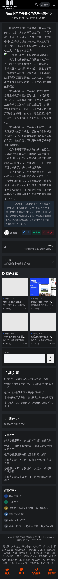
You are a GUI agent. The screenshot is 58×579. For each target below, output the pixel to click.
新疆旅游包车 (30, 556)
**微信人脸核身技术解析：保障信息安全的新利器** (28, 447)
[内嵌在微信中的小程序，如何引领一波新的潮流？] (43, 287)
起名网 (6, 546)
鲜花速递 (47, 546)
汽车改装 (37, 546)
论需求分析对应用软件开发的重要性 (28, 508)
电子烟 (18, 556)
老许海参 (38, 553)
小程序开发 (32, 18)
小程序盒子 (15, 502)
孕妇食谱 (51, 559)
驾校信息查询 (10, 553)
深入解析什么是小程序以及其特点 (42, 338)
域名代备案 (20, 549)
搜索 (6, 352)
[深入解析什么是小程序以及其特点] (43, 322)
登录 (46, 5)
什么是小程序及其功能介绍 (14, 338)
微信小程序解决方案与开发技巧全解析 (24, 392)
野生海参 (12, 559)
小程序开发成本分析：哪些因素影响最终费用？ (27, 478)
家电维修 (26, 546)
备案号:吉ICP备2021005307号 (29, 539)
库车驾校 (43, 556)
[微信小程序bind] (15, 287)
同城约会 (32, 549)
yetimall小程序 (17, 520)
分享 (28, 232)
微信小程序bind (12, 302)
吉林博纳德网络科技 (28, 537)
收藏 (38, 232)
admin (13, 232)
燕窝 (5, 563)
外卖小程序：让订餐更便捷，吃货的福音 (31, 526)
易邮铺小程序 (16, 514)
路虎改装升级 (25, 553)
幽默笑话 (51, 549)
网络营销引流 (38, 559)
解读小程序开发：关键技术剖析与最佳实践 (26, 378)
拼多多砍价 (24, 559)
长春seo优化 (22, 563)
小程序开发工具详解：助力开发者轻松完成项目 (28, 397)
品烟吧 (9, 556)
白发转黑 (34, 563)
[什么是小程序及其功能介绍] (15, 322)
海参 (11, 563)
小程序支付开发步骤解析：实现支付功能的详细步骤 (27, 470)
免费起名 (15, 546)
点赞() (49, 232)
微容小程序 (15, 496)
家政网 (41, 549)
